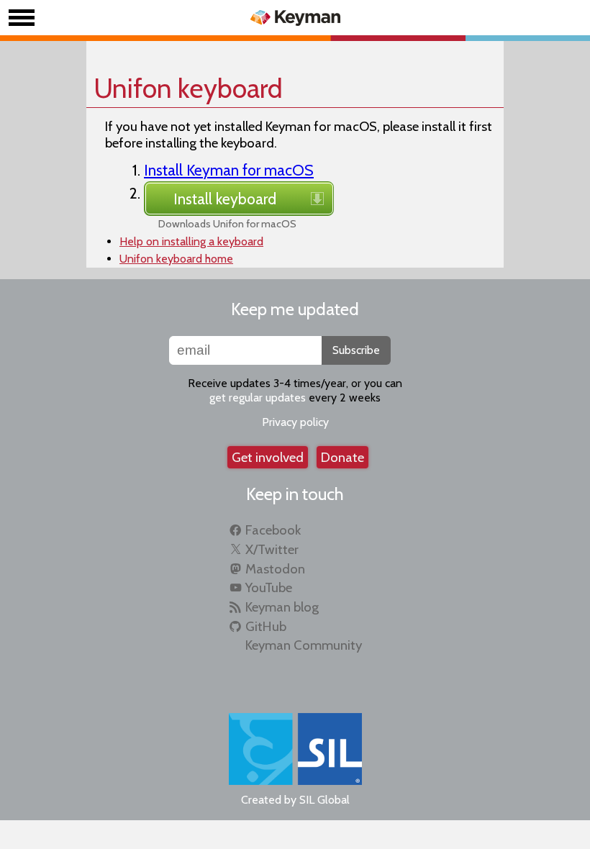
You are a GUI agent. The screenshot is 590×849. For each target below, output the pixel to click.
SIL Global (324, 800)
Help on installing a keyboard (191, 241)
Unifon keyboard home (176, 258)
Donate (342, 457)
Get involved (268, 457)
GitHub (265, 626)
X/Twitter (272, 549)
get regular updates (257, 397)
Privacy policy (295, 422)
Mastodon (275, 568)
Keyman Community (303, 645)
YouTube (268, 587)
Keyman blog (282, 607)
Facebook (273, 530)
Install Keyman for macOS (229, 169)
